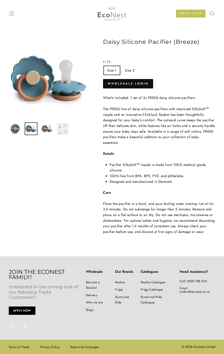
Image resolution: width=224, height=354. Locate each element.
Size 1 (111, 70)
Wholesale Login (128, 83)
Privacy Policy (50, 347)
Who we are (94, 302)
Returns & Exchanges (84, 347)
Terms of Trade (19, 347)
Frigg (118, 289)
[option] (49, 79)
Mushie (120, 282)
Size (107, 62)
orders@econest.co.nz (195, 291)
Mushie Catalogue (153, 282)
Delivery (91, 295)
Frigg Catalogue (152, 289)
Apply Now (22, 310)
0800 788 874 (197, 281)
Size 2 (130, 70)
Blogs (90, 310)
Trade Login (191, 13)
